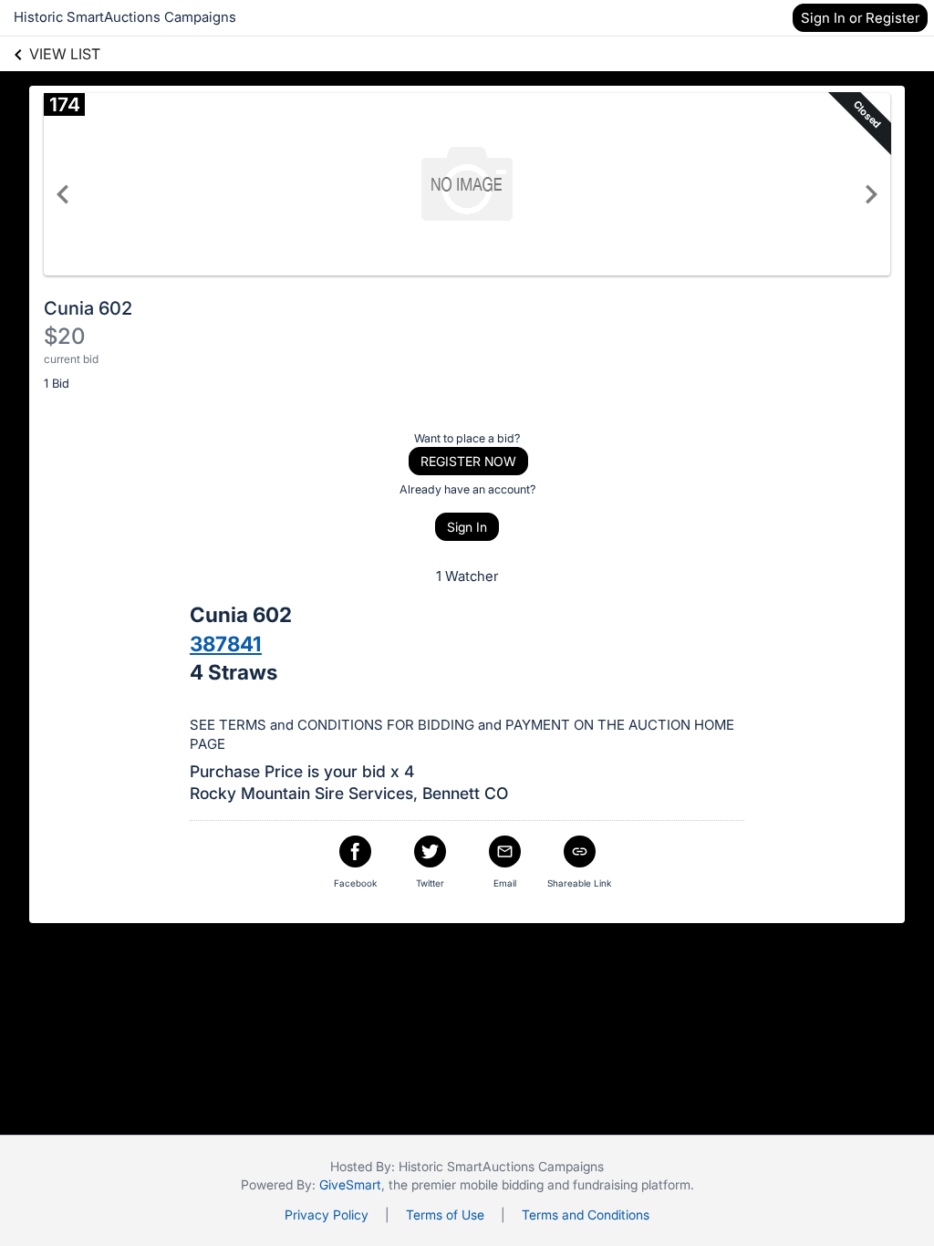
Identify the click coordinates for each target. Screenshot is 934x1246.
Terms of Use (445, 1214)
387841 (226, 643)
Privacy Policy (326, 1214)
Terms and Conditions (585, 1214)
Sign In (467, 527)
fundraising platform (631, 1184)
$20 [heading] (64, 336)
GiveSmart (350, 1184)
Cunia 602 (88, 308)
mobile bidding (502, 1184)
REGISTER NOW (468, 461)
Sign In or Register (860, 17)
